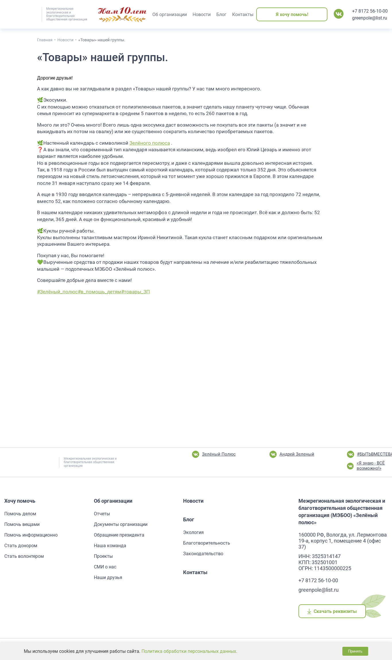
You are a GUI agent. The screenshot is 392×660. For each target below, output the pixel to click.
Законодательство (203, 553)
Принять (355, 651)
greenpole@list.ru (369, 18)
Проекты (103, 556)
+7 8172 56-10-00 (370, 11)
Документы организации (121, 524)
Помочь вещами (22, 524)
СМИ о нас (105, 567)
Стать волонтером (24, 556)
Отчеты (102, 513)
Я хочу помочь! (292, 14)
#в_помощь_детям (99, 292)
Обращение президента (119, 535)
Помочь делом (20, 513)
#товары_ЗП (135, 292)
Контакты (195, 572)
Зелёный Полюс (219, 454)
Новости (193, 501)
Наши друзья (108, 577)
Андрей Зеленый (297, 454)
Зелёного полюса (149, 143)
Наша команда (110, 545)
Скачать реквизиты (335, 611)
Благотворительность (206, 543)
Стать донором (20, 545)
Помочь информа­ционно (31, 535)
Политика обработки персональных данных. (189, 651)
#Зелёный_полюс (57, 292)
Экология (193, 532)
